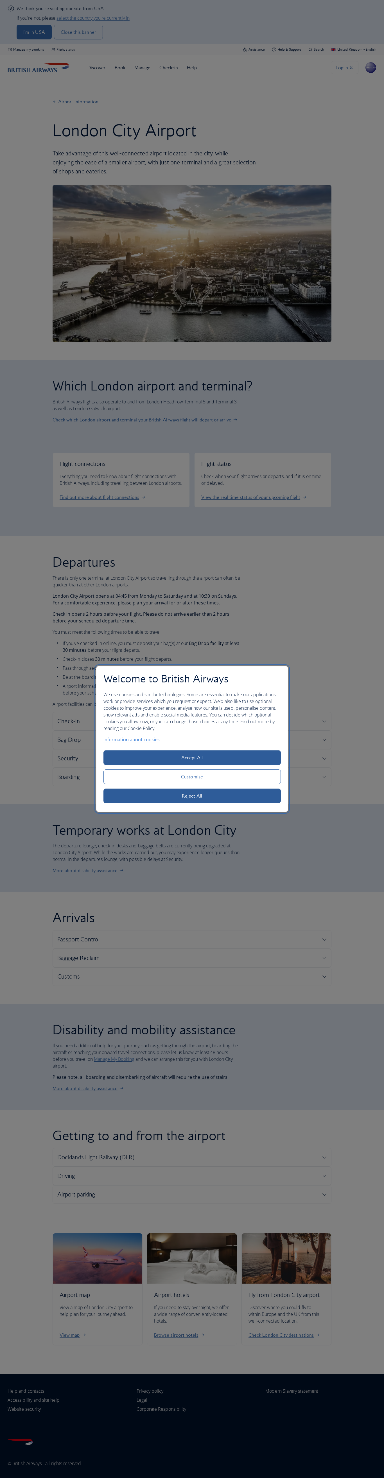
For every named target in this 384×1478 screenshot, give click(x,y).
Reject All (192, 796)
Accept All (192, 757)
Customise (192, 777)
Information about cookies (131, 739)
